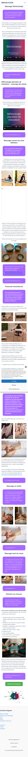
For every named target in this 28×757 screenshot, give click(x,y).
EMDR (1, 719)
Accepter (14, 381)
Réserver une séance (14, 684)
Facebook (2, 725)
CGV (1, 717)
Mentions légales (4, 714)
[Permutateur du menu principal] (25, 2)
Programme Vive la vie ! (5, 721)
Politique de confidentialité (6, 715)
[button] (26, 367)
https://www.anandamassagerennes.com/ (11, 474)
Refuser (14, 385)
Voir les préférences (14, 389)
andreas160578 (12, 455)
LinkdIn (2, 727)
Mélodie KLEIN (7, 3)
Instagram (2, 728)
